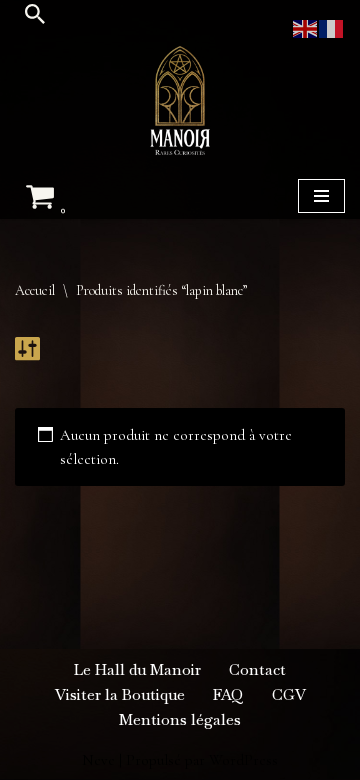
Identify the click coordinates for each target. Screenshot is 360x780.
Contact (257, 669)
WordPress (243, 760)
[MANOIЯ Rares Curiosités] (180, 100)
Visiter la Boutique (120, 694)
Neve (98, 760)
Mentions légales (180, 719)
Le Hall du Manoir (137, 669)
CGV (289, 694)
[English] (306, 27)
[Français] (332, 27)
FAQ (228, 694)
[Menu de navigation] (321, 196)
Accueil (35, 290)
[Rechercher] (35, 14)
